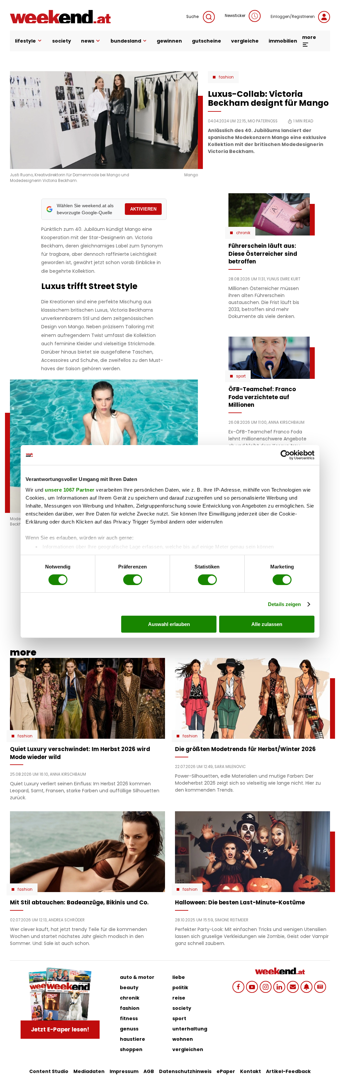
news (87, 41)
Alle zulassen (266, 624)
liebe (178, 977)
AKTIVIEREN (143, 209)
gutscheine (206, 41)
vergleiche (245, 41)
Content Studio (48, 1071)
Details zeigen (284, 604)
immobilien (283, 41)
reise (178, 998)
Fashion (226, 77)
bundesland (126, 41)
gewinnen (169, 41)
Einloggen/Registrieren (293, 16)
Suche (193, 16)
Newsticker (235, 15)
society (61, 41)
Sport (241, 376)
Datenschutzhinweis (185, 1071)
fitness (129, 1018)
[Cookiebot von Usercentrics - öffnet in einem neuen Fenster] (285, 455)
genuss (129, 1028)
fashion (129, 1008)
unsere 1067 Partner (70, 489)
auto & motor (137, 977)
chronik (129, 998)
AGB (148, 1071)
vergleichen (187, 1049)
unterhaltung (189, 1028)
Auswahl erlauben (169, 624)
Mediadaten (89, 1071)
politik (180, 987)
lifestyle (25, 41)
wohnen (182, 1039)
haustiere (132, 1039)
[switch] (132, 579)
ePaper (225, 1071)
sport (179, 1018)
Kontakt (250, 1071)
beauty (129, 987)
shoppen (131, 1049)
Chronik (243, 232)
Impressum (124, 1071)
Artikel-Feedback (288, 1071)
